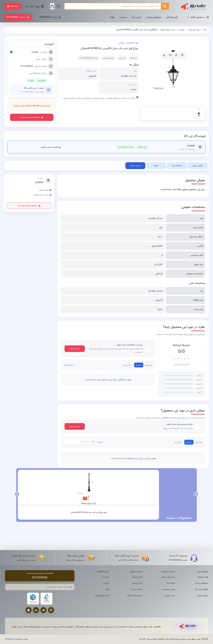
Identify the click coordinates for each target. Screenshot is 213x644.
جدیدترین (139, 365)
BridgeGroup (10, 639)
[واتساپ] (28, 610)
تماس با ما (136, 17)
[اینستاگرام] (51, 610)
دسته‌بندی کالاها (198, 17)
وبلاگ (112, 17)
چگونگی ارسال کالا (201, 589)
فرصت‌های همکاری (102, 595)
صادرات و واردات (136, 589)
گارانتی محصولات (169, 589)
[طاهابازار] (191, 6)
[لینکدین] (36, 610)
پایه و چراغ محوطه (167, 29)
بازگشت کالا (171, 583)
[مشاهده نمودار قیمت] (164, 55)
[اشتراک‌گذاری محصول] (182, 55)
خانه (205, 29)
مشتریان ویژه (137, 583)
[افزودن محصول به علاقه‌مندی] (170, 55)
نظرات (156, 165)
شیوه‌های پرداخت (153, 17)
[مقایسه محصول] (176, 55)
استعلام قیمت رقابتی (134, 595)
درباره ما (123, 17)
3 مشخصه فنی (108, 58)
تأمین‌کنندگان (172, 17)
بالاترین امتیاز (127, 365)
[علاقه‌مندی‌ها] (58, 6)
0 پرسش (122, 58)
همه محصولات (202, 577)
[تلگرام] (43, 610)
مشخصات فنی (177, 165)
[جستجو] (165, 6)
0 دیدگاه (133, 58)
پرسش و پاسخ (135, 165)
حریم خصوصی (169, 595)
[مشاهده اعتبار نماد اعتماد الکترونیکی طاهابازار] (46, 599)
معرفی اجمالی (197, 165)
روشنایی (181, 29)
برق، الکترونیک (194, 29)
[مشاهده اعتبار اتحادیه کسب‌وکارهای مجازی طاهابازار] (33, 599)
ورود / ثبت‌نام (75, 348)
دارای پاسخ (178, 442)
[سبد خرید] (52, 6)
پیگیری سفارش (202, 595)
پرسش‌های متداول (168, 577)
